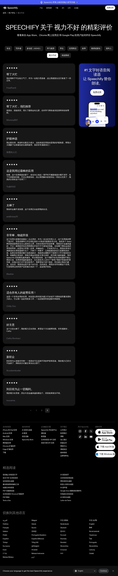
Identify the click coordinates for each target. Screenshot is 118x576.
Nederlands (64, 524)
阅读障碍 (65, 55)
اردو (33, 557)
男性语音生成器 (66, 481)
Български (6, 546)
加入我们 (63, 440)
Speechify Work (27, 440)
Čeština (5, 524)
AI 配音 (24, 433)
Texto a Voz (7, 500)
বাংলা (61, 553)
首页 (4, 13)
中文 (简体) (64, 520)
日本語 (34, 531)
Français (6, 528)
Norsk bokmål (94, 531)
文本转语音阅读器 (66, 478)
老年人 (109, 48)
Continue (103, 571)
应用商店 (73, 48)
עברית (5, 553)
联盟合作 (63, 443)
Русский (63, 535)
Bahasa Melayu (8, 557)
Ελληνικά (63, 550)
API (63, 8)
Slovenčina (64, 546)
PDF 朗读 (6, 497)
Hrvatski (34, 550)
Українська (93, 535)
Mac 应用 (6, 436)
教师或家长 (95, 48)
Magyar (34, 520)
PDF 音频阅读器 (8, 491)
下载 (56, 8)
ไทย (90, 539)
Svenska (63, 539)
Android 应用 (7, 433)
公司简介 (63, 430)
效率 (84, 48)
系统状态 (63, 449)
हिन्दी (90, 528)
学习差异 (50, 48)
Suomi (34, 528)
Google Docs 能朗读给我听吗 (70, 491)
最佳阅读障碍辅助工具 (11, 484)
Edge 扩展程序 (8, 449)
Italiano (5, 531)
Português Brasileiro (39, 535)
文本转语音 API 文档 (48, 440)
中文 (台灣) (93, 520)
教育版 (43, 436)
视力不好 (52, 55)
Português (93, 542)
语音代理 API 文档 (47, 443)
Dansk (34, 524)
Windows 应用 (8, 440)
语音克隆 (25, 436)
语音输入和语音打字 (10, 475)
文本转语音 (7, 427)
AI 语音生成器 (27, 430)
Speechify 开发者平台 (49, 430)
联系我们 (63, 433)
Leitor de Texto (65, 500)
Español (6, 539)
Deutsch (63, 528)
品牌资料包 (64, 456)
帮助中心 (63, 446)
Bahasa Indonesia (38, 553)
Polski (5, 535)
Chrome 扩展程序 (9, 446)
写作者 (18, 48)
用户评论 (12, 13)
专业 (8, 48)
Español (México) (38, 539)
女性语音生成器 (8, 481)
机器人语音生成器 (66, 484)
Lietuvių (92, 550)
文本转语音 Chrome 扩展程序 (13, 494)
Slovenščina (93, 546)
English (91, 524)
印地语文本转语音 (66, 494)
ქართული (35, 546)
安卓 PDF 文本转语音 (10, 478)
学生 (62, 48)
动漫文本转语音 (8, 488)
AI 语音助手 (64, 475)
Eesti (4, 550)
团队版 (43, 433)
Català (91, 553)
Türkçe (5, 542)
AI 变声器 (63, 488)
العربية (5, 520)
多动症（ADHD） (34, 48)
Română (63, 542)
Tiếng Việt (35, 542)
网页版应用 (7, 443)
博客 (62, 436)
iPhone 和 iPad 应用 (10, 430)
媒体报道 (63, 453)
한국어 (62, 531)
